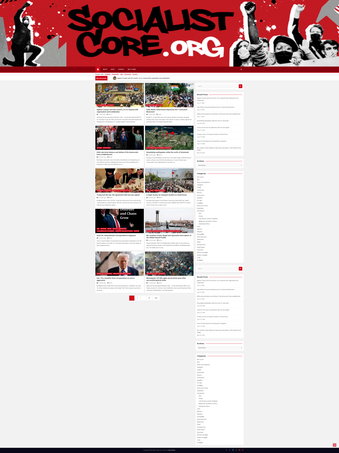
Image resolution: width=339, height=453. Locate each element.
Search (240, 86)
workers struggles (160, 190)
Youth (160, 105)
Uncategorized (201, 244)
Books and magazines (203, 182)
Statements (110, 105)
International (154, 105)
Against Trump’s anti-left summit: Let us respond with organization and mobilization (117, 111)
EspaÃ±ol (199, 198)
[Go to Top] (334, 445)
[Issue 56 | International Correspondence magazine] (119, 221)
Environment (200, 195)
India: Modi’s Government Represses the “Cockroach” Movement (215, 107)
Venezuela (168, 147)
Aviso (113, 69)
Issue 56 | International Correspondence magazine (116, 235)
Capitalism (103, 228)
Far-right (115, 228)
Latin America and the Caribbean (155, 147)
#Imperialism (115, 74)
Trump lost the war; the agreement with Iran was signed (118, 195)
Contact (121, 69)
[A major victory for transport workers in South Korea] (169, 180)
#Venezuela (128, 74)
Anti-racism (150, 273)
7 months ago (152, 283)
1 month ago (101, 114)
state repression (101, 105)
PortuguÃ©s (200, 234)
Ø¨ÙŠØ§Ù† (200, 260)
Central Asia (200, 190)
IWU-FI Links (132, 69)
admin (110, 114)
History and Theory (202, 205)
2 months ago (102, 157)
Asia (148, 105)
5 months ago (102, 283)
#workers (135, 74)
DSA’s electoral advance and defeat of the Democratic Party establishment (218, 114)
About (105, 69)
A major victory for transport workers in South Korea (166, 195)
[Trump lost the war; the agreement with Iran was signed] (119, 180)
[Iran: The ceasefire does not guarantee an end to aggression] (119, 264)
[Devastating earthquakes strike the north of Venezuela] (169, 138)
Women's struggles (202, 252)
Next (156, 298)
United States (106, 147)
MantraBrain (171, 450)
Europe (109, 228)
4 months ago (152, 240)
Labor (151, 190)
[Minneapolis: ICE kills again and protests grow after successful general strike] (169, 264)
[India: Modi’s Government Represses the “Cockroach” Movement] (169, 95)
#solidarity (107, 74)
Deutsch (199, 192)
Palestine (136, 231)
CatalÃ (199, 187)
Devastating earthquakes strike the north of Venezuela (167, 152)
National (99, 147)
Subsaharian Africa (204, 224)
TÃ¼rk (198, 242)
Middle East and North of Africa (122, 190)
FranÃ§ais (200, 203)
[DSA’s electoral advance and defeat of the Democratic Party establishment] (119, 138)
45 (149, 298)
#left (121, 74)
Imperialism (100, 190)
